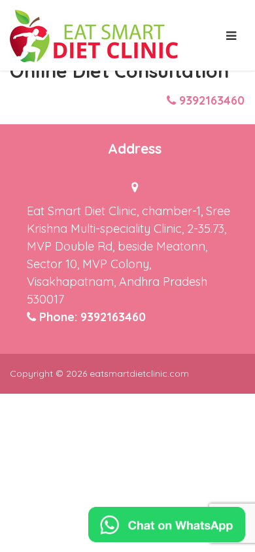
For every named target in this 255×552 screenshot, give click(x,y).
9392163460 (212, 100)
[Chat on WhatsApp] (166, 524)
